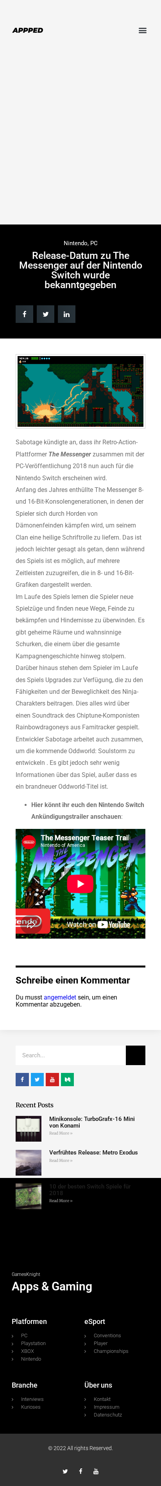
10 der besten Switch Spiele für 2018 (90, 1190)
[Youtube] (96, 1471)
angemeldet (60, 997)
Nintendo (76, 243)
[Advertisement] (80, 140)
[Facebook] (81, 1471)
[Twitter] (65, 1471)
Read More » (61, 1133)
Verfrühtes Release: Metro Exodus (93, 1152)
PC (94, 243)
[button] (142, 29)
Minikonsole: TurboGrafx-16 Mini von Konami (92, 1122)
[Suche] (135, 1055)
